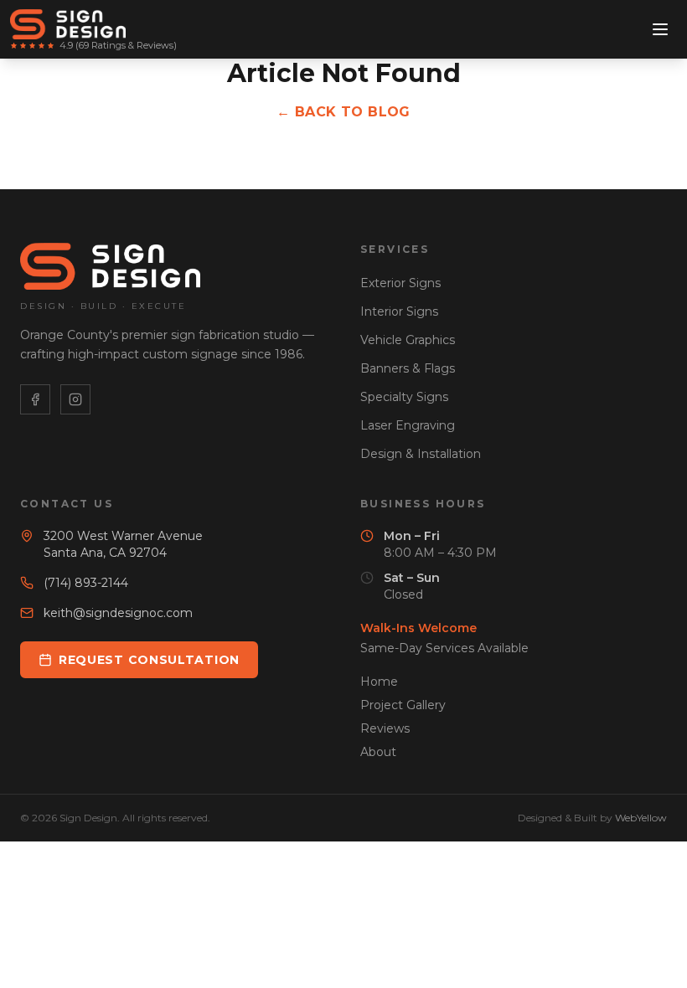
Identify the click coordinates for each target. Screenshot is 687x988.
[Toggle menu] (660, 29)
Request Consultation (149, 659)
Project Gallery (403, 705)
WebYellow (641, 817)
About (378, 751)
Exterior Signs (400, 283)
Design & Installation (420, 453)
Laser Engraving (407, 425)
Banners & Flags (407, 368)
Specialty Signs (404, 396)
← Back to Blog (343, 112)
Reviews (385, 728)
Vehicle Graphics (407, 339)
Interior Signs (399, 311)
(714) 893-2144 (86, 582)
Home (379, 681)
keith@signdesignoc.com (118, 612)
